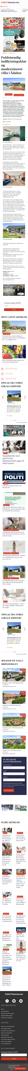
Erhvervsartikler (5, 1035)
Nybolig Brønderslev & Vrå (9, 686)
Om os (2, 1009)
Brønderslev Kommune (7, 1037)
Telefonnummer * (7, 765)
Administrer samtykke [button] (6, 1017)
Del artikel (7, 94)
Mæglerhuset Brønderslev (9, 731)
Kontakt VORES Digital (6, 1015)
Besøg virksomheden (18, 95)
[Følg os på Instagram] (14, 1001)
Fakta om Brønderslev (6, 1033)
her (14, 280)
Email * (5, 771)
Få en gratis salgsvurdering (8, 1039)
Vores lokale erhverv (6, 1028)
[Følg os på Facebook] (7, 1001)
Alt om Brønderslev (6, 1043)
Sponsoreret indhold (6, 1041)
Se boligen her (6, 124)
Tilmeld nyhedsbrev (20, 1068)
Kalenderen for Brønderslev (8, 1030)
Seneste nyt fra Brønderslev (8, 1026)
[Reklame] (14, 23)
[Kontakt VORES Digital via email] (21, 1001)
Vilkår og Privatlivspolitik (7, 1013)
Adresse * (5, 777)
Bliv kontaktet (8, 790)
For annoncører (5, 1011)
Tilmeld (14, 309)
